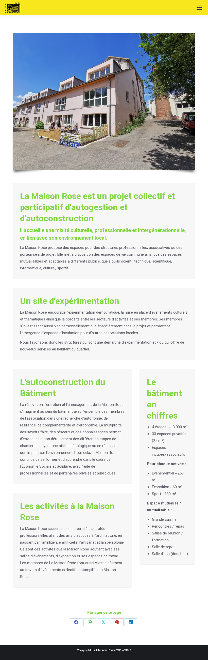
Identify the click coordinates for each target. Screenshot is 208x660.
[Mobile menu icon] (199, 7)
